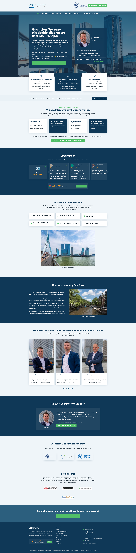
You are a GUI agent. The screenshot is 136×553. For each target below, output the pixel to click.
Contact (58, 543)
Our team (58, 541)
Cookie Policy (96, 550)
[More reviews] (107, 172)
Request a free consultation (97, 5)
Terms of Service (74, 550)
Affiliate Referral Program (53, 550)
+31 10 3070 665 (88, 536)
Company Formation (48, 13)
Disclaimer (82, 550)
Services (58, 13)
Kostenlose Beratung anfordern (67, 516)
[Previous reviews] (49, 172)
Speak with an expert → (100, 61)
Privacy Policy (89, 550)
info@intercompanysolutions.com (93, 538)
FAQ (66, 13)
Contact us (86, 13)
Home (38, 13)
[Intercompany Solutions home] (37, 6)
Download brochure (100, 98)
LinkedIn (87, 540)
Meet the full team (68, 388)
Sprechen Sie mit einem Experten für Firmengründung (49, 63)
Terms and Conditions (65, 550)
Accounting (59, 533)
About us (77, 13)
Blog (70, 13)
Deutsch (96, 13)
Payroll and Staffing (61, 535)
